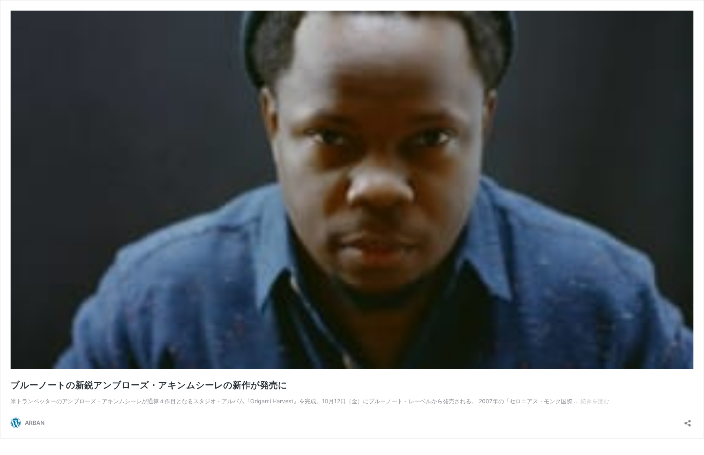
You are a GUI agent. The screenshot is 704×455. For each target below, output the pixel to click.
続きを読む (595, 401)
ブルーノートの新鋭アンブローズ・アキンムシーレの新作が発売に (149, 385)
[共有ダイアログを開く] (687, 420)
